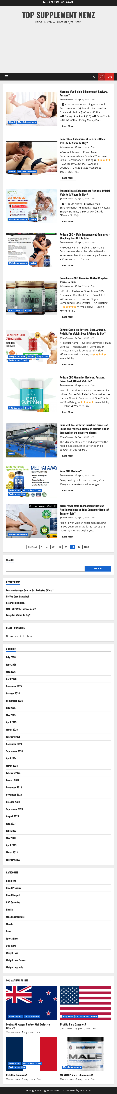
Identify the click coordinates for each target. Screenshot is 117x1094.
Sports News (12, 938)
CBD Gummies (16, 310)
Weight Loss (42, 356)
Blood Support (13, 895)
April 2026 (11, 679)
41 (66, 546)
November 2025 (14, 686)
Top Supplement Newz (58, 14)
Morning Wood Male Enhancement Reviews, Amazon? (31, 109)
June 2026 (11, 664)
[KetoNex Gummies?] (31, 1054)
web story (11, 945)
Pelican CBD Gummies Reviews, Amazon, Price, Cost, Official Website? (31, 395)
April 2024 (11, 758)
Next (86, 546)
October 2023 (13, 802)
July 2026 (11, 657)
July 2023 (11, 823)
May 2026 (11, 671)
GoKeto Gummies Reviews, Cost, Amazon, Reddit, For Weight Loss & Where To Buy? (31, 347)
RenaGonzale (67, 99)
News (11, 453)
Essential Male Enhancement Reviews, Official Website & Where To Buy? (31, 206)
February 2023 (13, 859)
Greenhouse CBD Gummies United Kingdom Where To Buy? (31, 297)
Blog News (11, 880)
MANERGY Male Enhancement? (21, 609)
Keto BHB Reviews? (31, 481)
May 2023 (11, 838)
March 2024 (12, 765)
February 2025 (13, 737)
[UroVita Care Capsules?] (85, 1003)
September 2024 (14, 751)
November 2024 (14, 744)
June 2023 (11, 830)
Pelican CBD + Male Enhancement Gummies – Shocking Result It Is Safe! (31, 250)
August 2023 (12, 816)
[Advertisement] (58, 47)
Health (12, 122)
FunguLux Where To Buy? (18, 615)
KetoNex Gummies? (15, 602)
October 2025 (13, 693)
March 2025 (12, 729)
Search (10, 560)
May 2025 (11, 715)
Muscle (9, 924)
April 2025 (11, 722)
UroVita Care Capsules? (17, 596)
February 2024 (13, 773)
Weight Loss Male (17, 356)
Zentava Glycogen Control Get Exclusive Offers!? (30, 590)
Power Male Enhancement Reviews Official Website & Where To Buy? (31, 158)
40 (59, 546)
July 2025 (11, 708)
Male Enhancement (27, 122)
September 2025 (14, 700)
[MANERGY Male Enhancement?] (85, 1054)
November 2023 (14, 794)
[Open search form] (94, 77)
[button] (6, 77)
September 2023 (14, 809)
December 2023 (14, 787)
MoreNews (69, 1090)
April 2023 (11, 845)
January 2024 (12, 780)
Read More (69, 127)
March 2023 (12, 852)
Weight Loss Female (18, 360)
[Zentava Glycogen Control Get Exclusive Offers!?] (31, 1003)
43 (79, 546)
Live (110, 76)
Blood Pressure (13, 888)
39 (53, 546)
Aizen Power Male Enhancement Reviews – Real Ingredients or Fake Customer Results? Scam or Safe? (31, 521)
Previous (32, 546)
